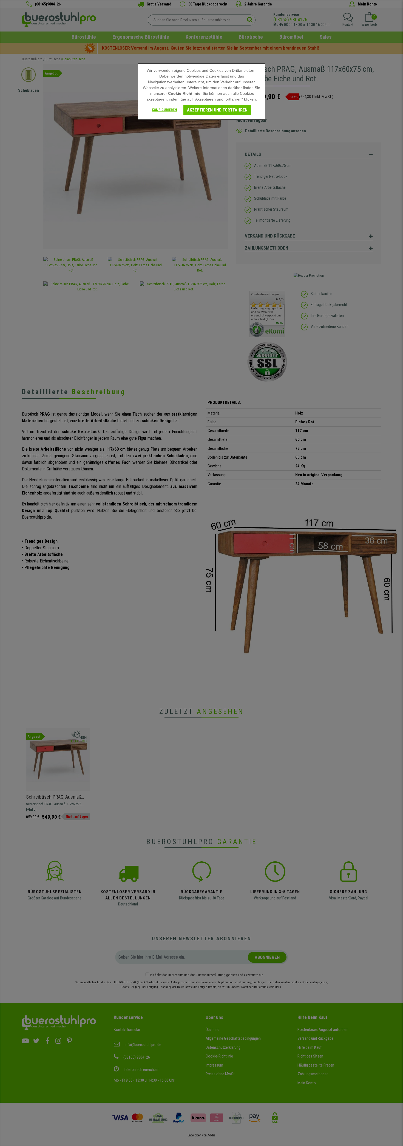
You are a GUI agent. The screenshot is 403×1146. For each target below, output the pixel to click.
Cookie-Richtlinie (184, 93)
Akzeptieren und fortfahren (217, 110)
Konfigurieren (164, 110)
